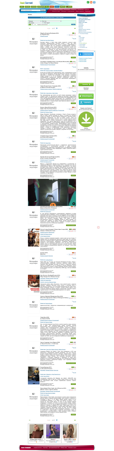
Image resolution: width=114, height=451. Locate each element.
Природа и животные (57, 89)
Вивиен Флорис (62, 349)
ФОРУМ (57, 6)
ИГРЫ (63, 6)
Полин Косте (48, 211)
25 (52, 28)
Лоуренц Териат (49, 112)
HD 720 (87, 40)
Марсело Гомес (52, 282)
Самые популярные (83, 18)
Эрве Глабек (55, 93)
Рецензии (74, 9)
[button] (73, 24)
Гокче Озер (48, 349)
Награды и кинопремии (68, 11)
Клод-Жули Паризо (49, 40)
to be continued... (87, 43)
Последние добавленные (84, 19)
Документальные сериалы (84, 29)
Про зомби (87, 46)
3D (87, 41)
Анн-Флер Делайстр (58, 70)
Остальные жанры (84, 33)
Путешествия (61, 110)
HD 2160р (87, 37)
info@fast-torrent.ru (38, 447)
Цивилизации (51, 232)
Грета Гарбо (46, 395)
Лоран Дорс (48, 143)
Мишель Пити (48, 161)
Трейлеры (87, 11)
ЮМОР (51, 6)
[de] (73, 229)
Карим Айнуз (48, 280)
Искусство (50, 255)
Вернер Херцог (48, 234)
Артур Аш (47, 282)
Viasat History (46, 68)
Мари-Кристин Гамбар (50, 393)
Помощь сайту (64, 447)
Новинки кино (82, 21)
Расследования (51, 64)
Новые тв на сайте (83, 22)
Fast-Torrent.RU (28, 2)
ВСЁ (22, 6)
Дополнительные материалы (85, 32)
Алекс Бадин (49, 93)
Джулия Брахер (48, 303)
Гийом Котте (49, 374)
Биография (81, 25)
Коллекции (67, 9)
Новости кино (56, 11)
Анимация (81, 23)
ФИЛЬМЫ (27, 6)
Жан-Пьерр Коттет (56, 374)
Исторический (51, 139)
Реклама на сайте (72, 447)
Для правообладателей (54, 447)
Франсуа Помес (49, 70)
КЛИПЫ (70, 6)
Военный (81, 26)
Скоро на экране (58, 9)
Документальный (82, 30)
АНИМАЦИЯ (40, 6)
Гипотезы (81, 28)
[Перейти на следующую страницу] (75, 28)
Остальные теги (83, 47)
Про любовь (87, 44)
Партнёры (45, 447)
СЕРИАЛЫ (33, 6)
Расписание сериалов (83, 9)
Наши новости (80, 11)
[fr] (75, 33)
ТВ (46, 6)
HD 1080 (87, 39)
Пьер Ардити (46, 376)
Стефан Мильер (49, 259)
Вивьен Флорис (54, 349)
